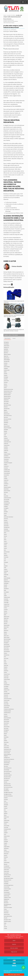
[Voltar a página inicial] (14, 8)
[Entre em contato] (11, 48)
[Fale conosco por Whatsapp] (23, 967)
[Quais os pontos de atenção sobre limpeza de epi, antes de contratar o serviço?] (14, 323)
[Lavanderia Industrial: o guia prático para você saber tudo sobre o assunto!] (14, 309)
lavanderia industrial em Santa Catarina (10, 21)
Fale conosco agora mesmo (14, 974)
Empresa (14, 944)
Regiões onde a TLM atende (11, 335)
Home (14, 940)
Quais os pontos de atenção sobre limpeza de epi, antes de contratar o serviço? (14, 330)
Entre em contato (14, 948)
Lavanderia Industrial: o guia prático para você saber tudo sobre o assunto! (14, 316)
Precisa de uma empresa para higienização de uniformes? (14, 301)
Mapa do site (14, 951)
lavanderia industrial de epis (8, 20)
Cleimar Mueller (13, 31)
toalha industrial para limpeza (8, 22)
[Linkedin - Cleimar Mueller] (11, 284)
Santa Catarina (7, 338)
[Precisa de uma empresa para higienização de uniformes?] (14, 294)
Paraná (14, 338)
